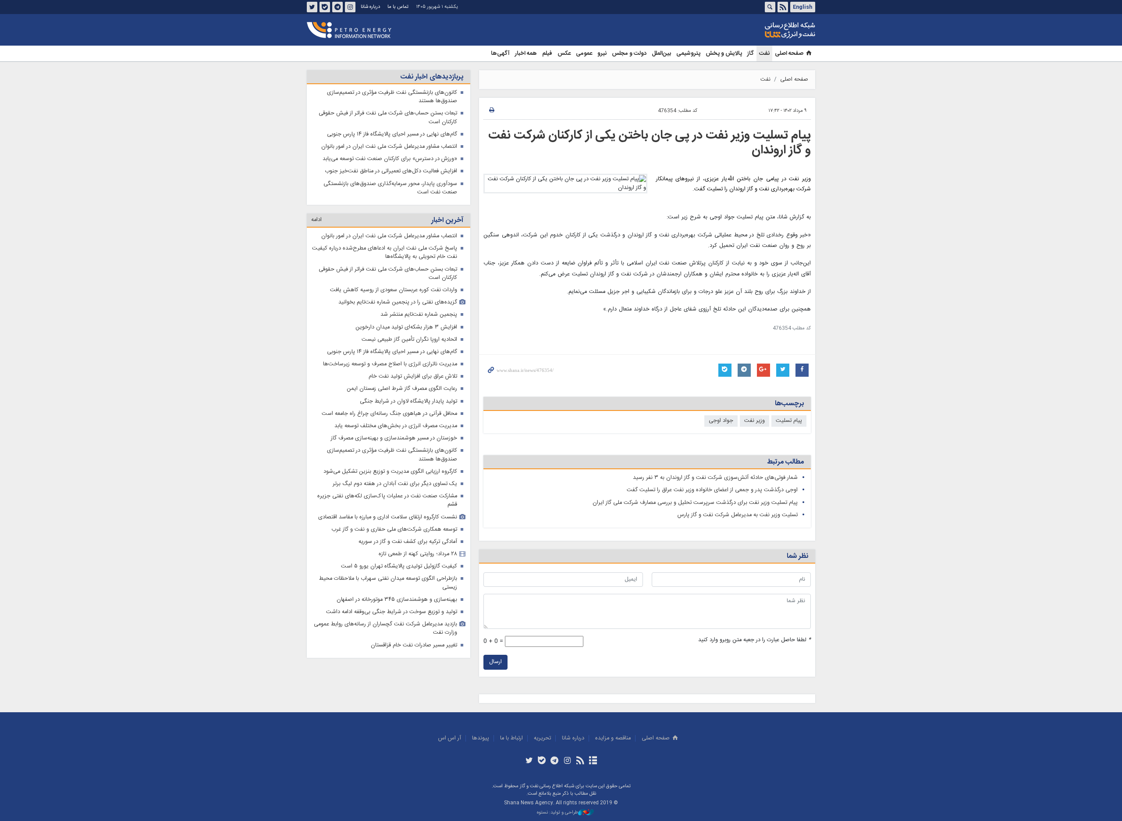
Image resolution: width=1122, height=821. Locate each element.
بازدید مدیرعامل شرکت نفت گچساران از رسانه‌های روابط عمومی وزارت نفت (385, 628)
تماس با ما (397, 7)
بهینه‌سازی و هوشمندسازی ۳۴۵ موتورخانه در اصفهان (397, 600)
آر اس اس (449, 738)
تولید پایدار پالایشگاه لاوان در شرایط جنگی (408, 401)
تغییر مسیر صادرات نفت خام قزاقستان (414, 645)
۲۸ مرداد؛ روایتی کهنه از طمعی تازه (418, 554)
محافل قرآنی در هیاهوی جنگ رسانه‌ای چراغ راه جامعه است (389, 414)
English (802, 7)
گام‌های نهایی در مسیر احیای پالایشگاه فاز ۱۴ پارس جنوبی (392, 134)
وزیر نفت (754, 420)
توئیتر (312, 7)
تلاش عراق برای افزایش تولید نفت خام (413, 376)
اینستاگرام (350, 7)
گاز (750, 53)
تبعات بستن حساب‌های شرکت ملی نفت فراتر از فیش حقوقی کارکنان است (388, 117)
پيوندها (480, 738)
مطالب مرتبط (785, 462)
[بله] (541, 761)
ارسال (495, 662)
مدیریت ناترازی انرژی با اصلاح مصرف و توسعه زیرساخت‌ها (390, 364)
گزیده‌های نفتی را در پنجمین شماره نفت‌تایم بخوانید (397, 302)
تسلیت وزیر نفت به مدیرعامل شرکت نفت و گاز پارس (738, 515)
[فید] (580, 761)
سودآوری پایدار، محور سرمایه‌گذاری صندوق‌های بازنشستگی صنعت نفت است (390, 188)
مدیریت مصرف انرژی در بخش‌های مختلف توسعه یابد (395, 426)
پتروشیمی (688, 53)
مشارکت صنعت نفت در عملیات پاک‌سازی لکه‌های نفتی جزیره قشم (387, 500)
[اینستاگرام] (567, 761)
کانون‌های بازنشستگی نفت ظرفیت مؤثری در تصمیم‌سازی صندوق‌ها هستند (392, 97)
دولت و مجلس (629, 53)
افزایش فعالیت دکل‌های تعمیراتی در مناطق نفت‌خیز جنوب (391, 171)
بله (325, 7)
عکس (564, 53)
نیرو (602, 53)
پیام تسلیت (789, 420)
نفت (764, 53)
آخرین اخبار (447, 220)
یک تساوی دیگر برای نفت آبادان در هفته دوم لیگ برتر (395, 484)
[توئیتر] (528, 761)
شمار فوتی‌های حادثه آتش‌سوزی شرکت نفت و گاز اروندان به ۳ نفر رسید (715, 478)
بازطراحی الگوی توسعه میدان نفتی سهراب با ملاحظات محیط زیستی (388, 583)
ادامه (316, 220)
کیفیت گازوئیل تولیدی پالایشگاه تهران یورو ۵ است (399, 566)
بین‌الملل (661, 53)
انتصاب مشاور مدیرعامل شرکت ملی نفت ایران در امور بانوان (389, 147)
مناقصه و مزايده (613, 738)
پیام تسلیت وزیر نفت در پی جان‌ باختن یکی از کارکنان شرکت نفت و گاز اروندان (649, 143)
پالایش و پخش (724, 53)
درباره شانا (370, 7)
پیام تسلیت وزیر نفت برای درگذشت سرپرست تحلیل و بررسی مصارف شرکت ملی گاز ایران (695, 503)
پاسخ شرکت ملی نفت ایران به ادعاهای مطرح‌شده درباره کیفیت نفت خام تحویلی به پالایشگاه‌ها (384, 252)
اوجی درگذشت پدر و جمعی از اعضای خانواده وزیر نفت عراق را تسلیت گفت (712, 490)
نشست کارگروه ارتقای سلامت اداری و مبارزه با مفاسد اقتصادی (387, 517)
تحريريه (542, 738)
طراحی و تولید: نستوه (557, 813)
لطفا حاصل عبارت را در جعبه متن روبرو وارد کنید (754, 640)
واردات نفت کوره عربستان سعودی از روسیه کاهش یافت (393, 290)
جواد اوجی (721, 420)
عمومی (584, 53)
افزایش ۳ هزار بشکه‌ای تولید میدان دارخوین (406, 327)
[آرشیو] (592, 761)
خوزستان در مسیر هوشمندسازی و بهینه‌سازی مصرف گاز (394, 438)
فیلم (547, 53)
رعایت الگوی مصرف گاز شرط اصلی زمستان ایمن (402, 389)
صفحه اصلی (789, 53)
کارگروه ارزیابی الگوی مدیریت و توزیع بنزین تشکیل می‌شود (390, 472)
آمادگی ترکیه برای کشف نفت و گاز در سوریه (408, 542)
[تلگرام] (554, 761)
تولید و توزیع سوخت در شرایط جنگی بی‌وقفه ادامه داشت (391, 612)
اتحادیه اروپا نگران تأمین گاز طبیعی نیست (409, 340)
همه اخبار (526, 53)
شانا (760, 30)
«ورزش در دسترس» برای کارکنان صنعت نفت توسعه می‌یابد (390, 159)
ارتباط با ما (511, 738)
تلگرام (337, 7)
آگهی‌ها (500, 53)
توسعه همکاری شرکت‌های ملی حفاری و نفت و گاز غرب (394, 529)
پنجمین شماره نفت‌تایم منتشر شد (418, 315)
